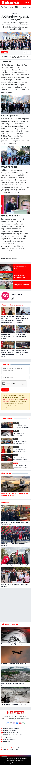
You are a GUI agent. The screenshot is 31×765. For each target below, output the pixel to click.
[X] (11, 723)
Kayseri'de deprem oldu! (18, 434)
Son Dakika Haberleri (9, 739)
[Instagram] (14, 723)
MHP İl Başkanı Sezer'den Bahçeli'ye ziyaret (7, 336)
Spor (14, 747)
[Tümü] (29, 418)
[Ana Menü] (28, 2)
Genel (15, 463)
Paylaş (5, 52)
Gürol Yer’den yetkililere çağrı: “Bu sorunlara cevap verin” (20, 442)
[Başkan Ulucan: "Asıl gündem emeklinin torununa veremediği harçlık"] (8, 345)
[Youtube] (20, 723)
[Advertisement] (15, 605)
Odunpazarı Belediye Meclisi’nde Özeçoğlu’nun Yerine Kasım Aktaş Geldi (20, 451)
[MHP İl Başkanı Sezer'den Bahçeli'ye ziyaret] (8, 329)
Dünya (11, 7)
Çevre (15, 438)
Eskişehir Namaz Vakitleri (10, 732)
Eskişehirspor (6, 747)
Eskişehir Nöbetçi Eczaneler (11, 728)
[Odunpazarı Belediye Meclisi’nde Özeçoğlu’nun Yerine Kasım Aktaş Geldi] (8, 311)
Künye (17, 749)
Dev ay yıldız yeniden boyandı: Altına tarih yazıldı (21, 467)
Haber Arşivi (6, 741)
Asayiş (16, 455)
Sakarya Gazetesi (8, 56)
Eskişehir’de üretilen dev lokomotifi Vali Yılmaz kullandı (21, 426)
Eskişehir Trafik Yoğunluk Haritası (12, 734)
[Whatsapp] (23, 723)
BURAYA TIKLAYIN (8, 399)
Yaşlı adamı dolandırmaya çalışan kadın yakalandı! (20, 459)
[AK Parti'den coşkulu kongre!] (15, 41)
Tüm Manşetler (7, 737)
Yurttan (4, 7)
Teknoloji (21, 747)
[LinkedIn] (17, 723)
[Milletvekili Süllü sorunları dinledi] (23, 329)
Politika (15, 13)
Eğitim (17, 7)
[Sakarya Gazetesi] (5, 296)
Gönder (5, 390)
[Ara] (26, 2)
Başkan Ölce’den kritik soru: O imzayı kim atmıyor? (22, 352)
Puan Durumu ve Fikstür (10, 736)
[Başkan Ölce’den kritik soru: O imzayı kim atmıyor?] (23, 345)
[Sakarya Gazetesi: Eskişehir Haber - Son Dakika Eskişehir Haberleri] (10, 2)
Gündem (24, 7)
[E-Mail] (12, 298)
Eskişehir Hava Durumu (9, 730)
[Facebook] (8, 723)
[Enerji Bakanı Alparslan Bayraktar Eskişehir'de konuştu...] (23, 311)
